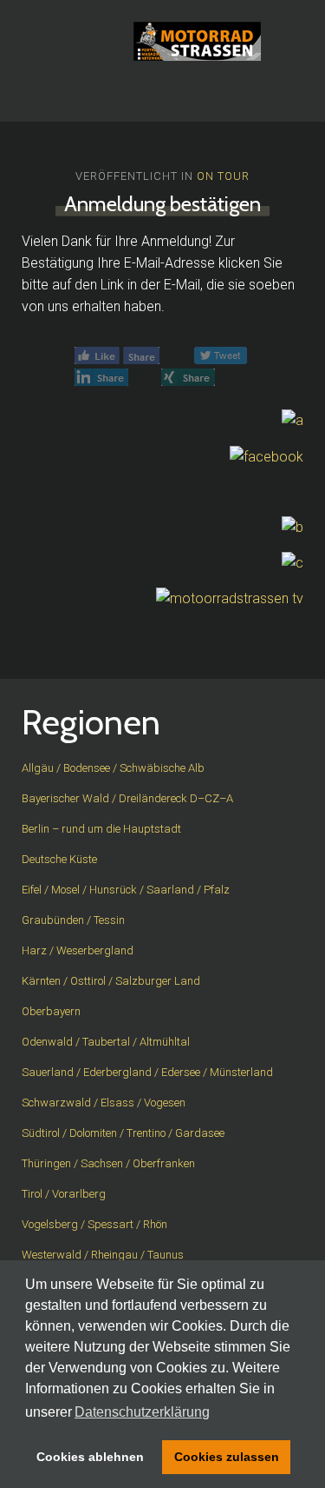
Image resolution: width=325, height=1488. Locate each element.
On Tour (223, 176)
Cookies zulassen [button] (226, 1457)
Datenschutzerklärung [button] (142, 1412)
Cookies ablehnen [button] (90, 1457)
